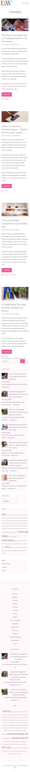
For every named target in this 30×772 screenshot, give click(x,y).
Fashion (15, 607)
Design (15, 604)
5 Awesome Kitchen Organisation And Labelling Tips (14, 223)
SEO (7, 547)
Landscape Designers (13, 536)
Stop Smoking (18, 547)
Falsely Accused (20, 523)
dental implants (5, 520)
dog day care (14, 520)
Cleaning (5, 99)
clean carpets (20, 514)
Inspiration (15, 624)
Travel (15, 643)
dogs (23, 520)
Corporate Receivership (19, 517)
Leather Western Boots (19, 540)
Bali (4, 514)
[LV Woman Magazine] (6, 3)
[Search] (22, 361)
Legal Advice (15, 627)
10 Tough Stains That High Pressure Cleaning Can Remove (14, 307)
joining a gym (11, 532)
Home (3, 560)
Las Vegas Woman (11, 765)
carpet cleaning (14, 514)
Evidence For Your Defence (11, 523)
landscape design (17, 733)
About (4, 570)
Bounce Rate (8, 514)
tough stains (23, 358)
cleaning (5, 358)
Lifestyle (15, 630)
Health (15, 617)
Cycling (26, 517)
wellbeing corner (15, 550)
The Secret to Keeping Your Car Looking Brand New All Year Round (14, 38)
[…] (15, 667)
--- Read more (15, 405)
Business (15, 597)
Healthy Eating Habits (10, 528)
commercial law (5, 517)
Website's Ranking (8, 550)
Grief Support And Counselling (19, 525)
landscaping (8, 540)
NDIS (6, 543)
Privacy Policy (6, 564)
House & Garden (12, 274)
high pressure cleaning (13, 358)
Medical (15, 634)
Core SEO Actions (11, 517)
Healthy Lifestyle (18, 528)
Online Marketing (15, 637)
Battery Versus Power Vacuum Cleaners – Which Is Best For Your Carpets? (15, 129)
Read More (6, 94)
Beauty (15, 594)
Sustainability (15, 640)
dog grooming (19, 520)
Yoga (20, 550)
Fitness (15, 614)
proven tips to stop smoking (21, 744)
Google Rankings (9, 525)
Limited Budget (17, 741)
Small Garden (12, 547)
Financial (15, 610)
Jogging (6, 532)
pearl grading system (11, 543)
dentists (9, 520)
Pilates (17, 543)
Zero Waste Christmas (17, 753)
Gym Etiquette (7, 727)
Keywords (16, 532)
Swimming (23, 547)
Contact (4, 567)
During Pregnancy (24, 720)
